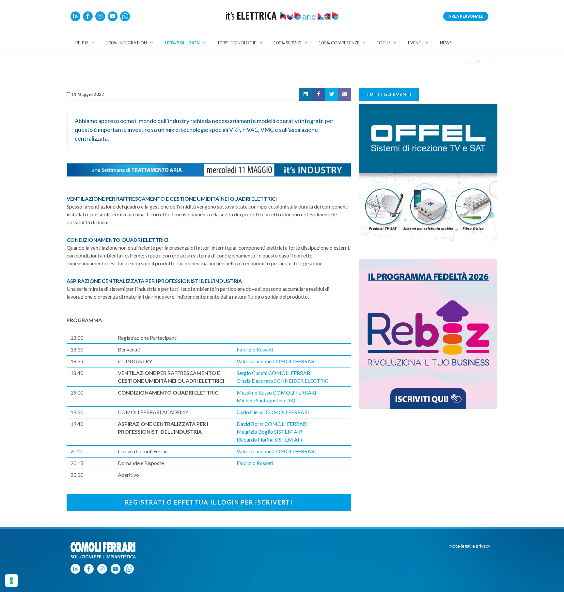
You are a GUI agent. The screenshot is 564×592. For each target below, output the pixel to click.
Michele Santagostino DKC (267, 400)
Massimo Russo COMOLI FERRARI (276, 392)
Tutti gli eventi (389, 94)
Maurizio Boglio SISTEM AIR (269, 431)
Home (467, 61)
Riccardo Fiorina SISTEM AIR (270, 439)
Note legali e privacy (469, 546)
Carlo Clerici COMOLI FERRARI (273, 412)
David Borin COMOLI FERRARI (272, 424)
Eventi (487, 61)
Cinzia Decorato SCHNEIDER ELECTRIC (283, 381)
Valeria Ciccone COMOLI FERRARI (276, 361)
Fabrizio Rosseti (255, 349)
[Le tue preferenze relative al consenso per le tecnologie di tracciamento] (11, 580)
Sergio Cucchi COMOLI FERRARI (274, 373)
